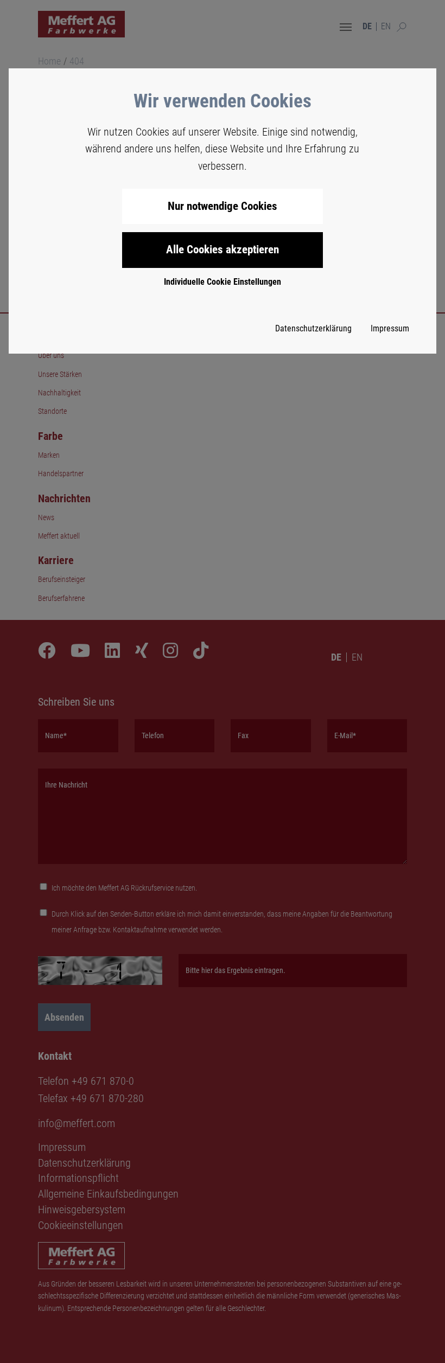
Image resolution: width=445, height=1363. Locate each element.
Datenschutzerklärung (313, 328)
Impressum (390, 328)
